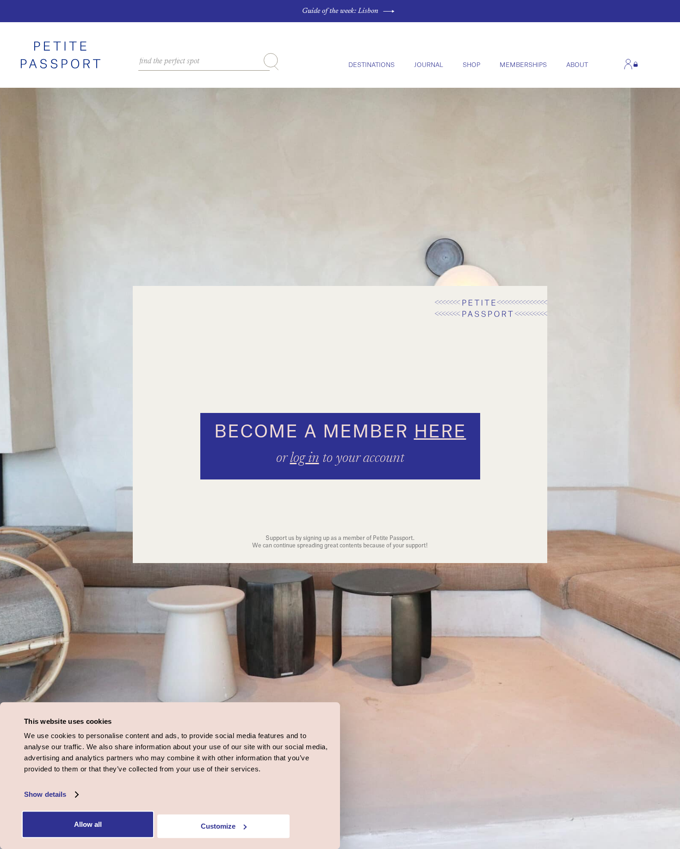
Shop (471, 65)
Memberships (523, 65)
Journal (428, 65)
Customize (218, 826)
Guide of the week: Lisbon (340, 11)
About (577, 65)
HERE (440, 432)
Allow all (88, 824)
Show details (45, 795)
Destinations (371, 65)
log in (304, 459)
